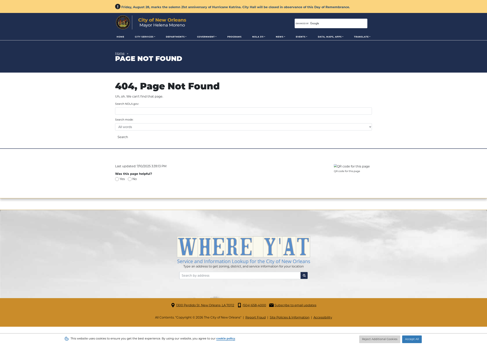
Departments (175, 36)
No (134, 179)
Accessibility (323, 317)
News (279, 36)
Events (301, 36)
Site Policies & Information (290, 317)
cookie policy (225, 338)
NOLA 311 (257, 36)
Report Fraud (255, 317)
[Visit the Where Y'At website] (243, 250)
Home (120, 36)
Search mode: (124, 119)
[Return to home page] (151, 22)
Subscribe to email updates (295, 305)
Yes (122, 179)
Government (206, 36)
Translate (361, 36)
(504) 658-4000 (254, 305)
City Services (144, 36)
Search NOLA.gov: (127, 104)
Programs (234, 36)
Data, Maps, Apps (330, 36)
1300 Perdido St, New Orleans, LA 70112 (205, 305)
